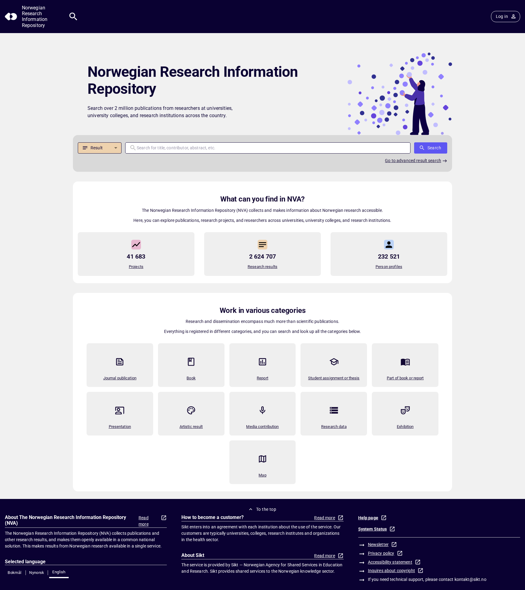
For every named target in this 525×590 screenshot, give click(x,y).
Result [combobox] (97, 147)
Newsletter (378, 544)
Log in (502, 16)
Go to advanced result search (413, 160)
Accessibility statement (390, 562)
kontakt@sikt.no (470, 579)
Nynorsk (36, 572)
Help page (368, 517)
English (59, 572)
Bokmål (14, 572)
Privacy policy (381, 553)
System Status (372, 529)
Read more (144, 521)
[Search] (73, 16)
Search (434, 147)
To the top (266, 509)
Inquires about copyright (391, 570)
